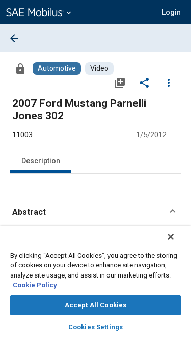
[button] (95, 212)
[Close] (171, 237)
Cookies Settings (95, 327)
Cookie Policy (35, 285)
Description (40, 161)
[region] (95, 282)
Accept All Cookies (95, 305)
